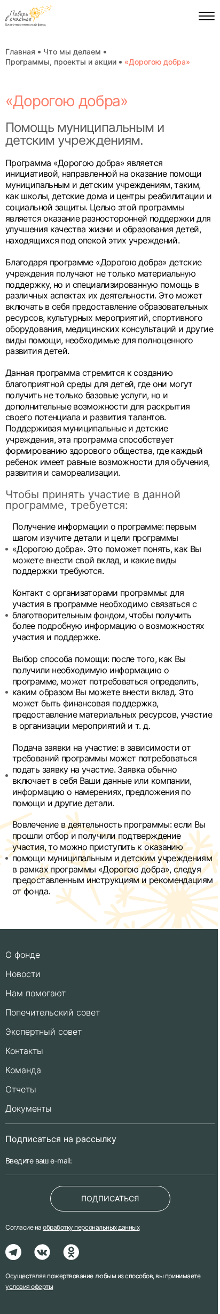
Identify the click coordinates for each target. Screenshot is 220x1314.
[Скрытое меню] (207, 16)
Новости (23, 974)
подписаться (110, 1198)
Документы (28, 1108)
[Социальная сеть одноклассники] (71, 1252)
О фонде (22, 954)
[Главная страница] (30, 16)
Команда (23, 1070)
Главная (20, 52)
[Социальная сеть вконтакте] (42, 1252)
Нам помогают (35, 993)
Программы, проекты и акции (60, 62)
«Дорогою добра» (157, 62)
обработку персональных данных (91, 1227)
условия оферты (29, 1286)
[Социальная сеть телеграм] (13, 1252)
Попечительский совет (52, 1012)
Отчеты (20, 1089)
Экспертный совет (43, 1031)
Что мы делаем (72, 52)
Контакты (24, 1051)
